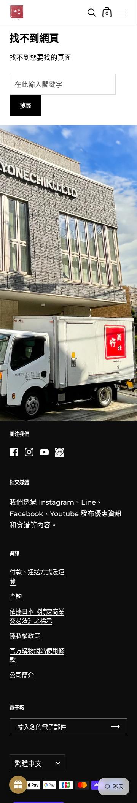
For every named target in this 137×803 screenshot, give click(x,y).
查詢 (16, 596)
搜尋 (25, 105)
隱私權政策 (25, 636)
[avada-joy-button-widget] (18, 785)
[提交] (115, 726)
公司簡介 (22, 675)
